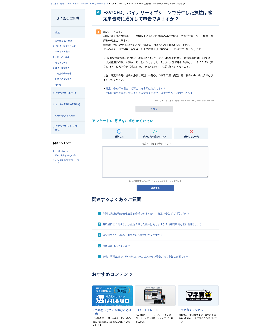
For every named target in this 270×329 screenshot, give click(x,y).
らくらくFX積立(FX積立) (67, 104)
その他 (58, 84)
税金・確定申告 (81, 3)
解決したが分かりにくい (155, 136)
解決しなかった (191, 136)
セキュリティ (61, 62)
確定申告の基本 (98, 3)
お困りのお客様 (62, 57)
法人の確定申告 (64, 78)
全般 (69, 3)
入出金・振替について (65, 45)
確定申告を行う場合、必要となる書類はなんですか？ (136, 88)
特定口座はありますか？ (116, 245)
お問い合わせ (61, 150)
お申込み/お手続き (63, 40)
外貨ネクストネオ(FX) (66, 92)
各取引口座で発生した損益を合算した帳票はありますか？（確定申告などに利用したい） (153, 224)
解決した (119, 136)
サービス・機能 (62, 51)
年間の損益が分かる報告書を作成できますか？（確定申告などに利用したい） (149, 92)
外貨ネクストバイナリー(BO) (67, 127)
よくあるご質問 (57, 3)
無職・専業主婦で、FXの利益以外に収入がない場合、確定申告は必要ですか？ (147, 256)
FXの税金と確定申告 (65, 155)
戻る (155, 108)
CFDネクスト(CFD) (65, 115)
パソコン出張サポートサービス (68, 161)
